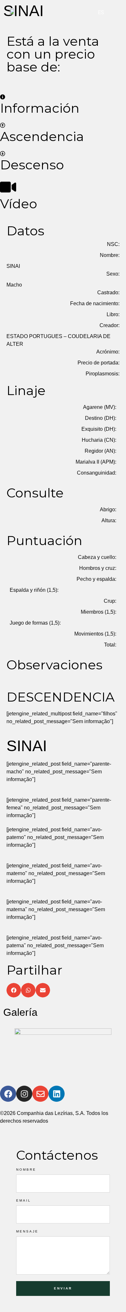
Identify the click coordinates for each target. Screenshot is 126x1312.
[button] (13, 990)
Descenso (32, 165)
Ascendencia (42, 136)
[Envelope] (40, 1094)
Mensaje (27, 1231)
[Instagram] (24, 1094)
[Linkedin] (56, 1094)
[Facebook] (8, 1094)
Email (23, 1200)
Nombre (26, 1169)
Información (39, 108)
